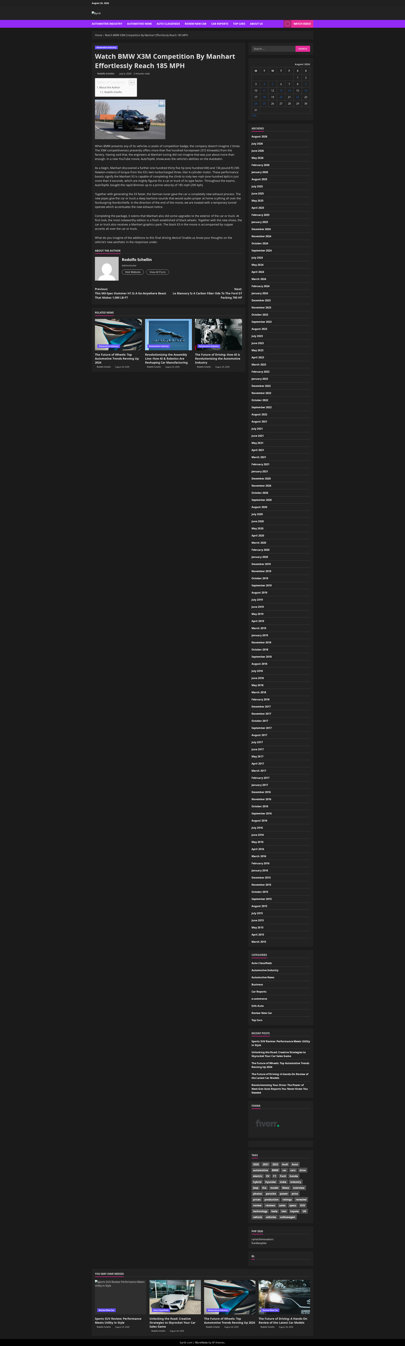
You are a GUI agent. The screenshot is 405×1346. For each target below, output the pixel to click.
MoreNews (201, 1342)
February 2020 (260, 550)
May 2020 (257, 528)
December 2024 (261, 229)
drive (302, 1170)
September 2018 (262, 656)
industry (295, 1182)
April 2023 (258, 357)
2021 (265, 1164)
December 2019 (261, 564)
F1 (274, 1176)
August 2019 (259, 592)
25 (264, 103)
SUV (302, 1205)
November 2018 (261, 642)
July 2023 (257, 336)
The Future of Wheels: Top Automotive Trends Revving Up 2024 (117, 358)
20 (281, 97)
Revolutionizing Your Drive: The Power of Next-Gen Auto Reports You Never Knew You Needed (280, 1088)
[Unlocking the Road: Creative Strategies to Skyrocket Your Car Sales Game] (175, 1297)
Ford (283, 1176)
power (284, 1193)
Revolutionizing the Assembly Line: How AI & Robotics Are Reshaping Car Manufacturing (166, 358)
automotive (260, 1170)
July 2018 (257, 671)
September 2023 (262, 322)
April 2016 (258, 849)
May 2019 (257, 614)
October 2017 (260, 721)
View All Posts (158, 272)
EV (267, 1176)
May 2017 (257, 756)
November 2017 (261, 713)
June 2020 (258, 521)
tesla (274, 1211)
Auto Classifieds (168, 23)
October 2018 (260, 649)
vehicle (257, 1217)
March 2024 (259, 279)
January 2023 (260, 379)
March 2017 (259, 770)
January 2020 (260, 557)
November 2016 (261, 799)
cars (293, 1170)
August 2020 (259, 507)
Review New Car (195, 23)
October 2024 (260, 243)
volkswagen (287, 1217)
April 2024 (258, 272)
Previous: (130, 293)
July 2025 (257, 186)
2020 (256, 1164)
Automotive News (139, 23)
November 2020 (261, 485)
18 (264, 97)
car (284, 1170)
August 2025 (259, 179)
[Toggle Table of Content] (130, 82)
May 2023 (257, 350)
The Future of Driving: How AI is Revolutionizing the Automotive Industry (217, 358)
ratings (287, 1199)
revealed (301, 1199)
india (283, 1182)
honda (294, 1176)
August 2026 (259, 136)
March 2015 (259, 941)
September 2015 (262, 899)
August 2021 (259, 421)
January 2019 (260, 635)
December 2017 (261, 706)
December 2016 (261, 792)
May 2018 (257, 685)
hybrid (257, 1182)
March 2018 (259, 692)
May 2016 (257, 842)
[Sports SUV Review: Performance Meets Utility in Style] (120, 1297)
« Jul (254, 115)
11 (264, 90)
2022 (275, 1164)
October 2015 (260, 892)
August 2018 (259, 664)
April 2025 (258, 208)
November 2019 (261, 571)
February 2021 (260, 464)
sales (282, 1205)
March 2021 (259, 457)
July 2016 (257, 827)
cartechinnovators (263, 1239)
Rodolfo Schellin (105, 73)
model (274, 1188)
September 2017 (262, 728)
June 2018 (258, 678)
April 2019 (258, 621)
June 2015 (258, 920)
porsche (271, 1193)
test (283, 1211)
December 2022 (261, 386)
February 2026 (260, 165)
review (257, 1205)
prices (257, 1199)
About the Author (109, 87)
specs (292, 1205)
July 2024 (257, 257)
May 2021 (257, 443)
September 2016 (262, 813)
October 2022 (260, 400)
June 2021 (258, 436)
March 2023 (259, 364)
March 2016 (259, 856)
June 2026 (258, 150)
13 (281, 90)
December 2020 (261, 478)
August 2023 (259, 329)
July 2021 (257, 428)
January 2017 (260, 785)
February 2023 (260, 371)
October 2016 (260, 806)
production (272, 1199)
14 (289, 90)
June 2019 (258, 607)
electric (257, 1176)
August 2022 (259, 414)
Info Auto (258, 1006)
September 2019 (262, 585)
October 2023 (260, 314)
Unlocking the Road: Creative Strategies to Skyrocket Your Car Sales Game (173, 1322)
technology (260, 1211)
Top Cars (239, 23)
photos (257, 1193)
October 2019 (260, 578)
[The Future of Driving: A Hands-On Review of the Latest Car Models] (284, 1297)
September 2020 (262, 500)
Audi (285, 1164)
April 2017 (258, 763)
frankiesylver (259, 1243)
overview (299, 1188)
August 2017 (259, 735)
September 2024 (262, 250)
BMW (275, 1170)
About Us (256, 23)
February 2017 (260, 778)
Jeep (255, 1188)
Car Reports (219, 23)
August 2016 (259, 820)
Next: (207, 293)
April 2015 (258, 934)
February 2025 (260, 215)
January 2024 (260, 293)
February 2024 (260, 286)
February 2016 (260, 863)
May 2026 (257, 158)
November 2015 (261, 884)
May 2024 (257, 265)
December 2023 (261, 300)
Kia (264, 1188)
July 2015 (257, 913)
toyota (294, 1211)
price (295, 1193)
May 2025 (257, 200)
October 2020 (260, 493)
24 (255, 103)
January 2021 (260, 471)
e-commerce (259, 998)
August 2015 (259, 906)
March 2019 (259, 628)
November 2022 (261, 393)
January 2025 (260, 222)
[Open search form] (280, 24)
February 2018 (260, 699)
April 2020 (258, 535)
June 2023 (258, 343)
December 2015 (261, 877)
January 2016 (260, 870)
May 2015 (257, 927)
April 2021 (258, 450)
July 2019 (257, 599)
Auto (295, 1164)
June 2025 (258, 193)
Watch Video (302, 23)
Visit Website (132, 272)
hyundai (270, 1182)
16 (305, 90)
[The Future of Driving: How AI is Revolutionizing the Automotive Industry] (218, 334)
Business (257, 984)
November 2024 (261, 236)
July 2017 (257, 742)
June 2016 (258, 835)
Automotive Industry (107, 23)
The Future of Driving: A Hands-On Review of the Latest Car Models (283, 1320)
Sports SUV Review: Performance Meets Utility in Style (118, 1320)
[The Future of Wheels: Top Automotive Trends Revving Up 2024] (118, 334)
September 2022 (262, 407)
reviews (270, 1205)
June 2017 (258, 749)
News (285, 1188)
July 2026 (257, 143)
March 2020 (259, 542)
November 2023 (261, 307)
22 (297, 97)
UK (304, 1211)
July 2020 (257, 514)
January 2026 (260, 172)
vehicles (271, 1217)
